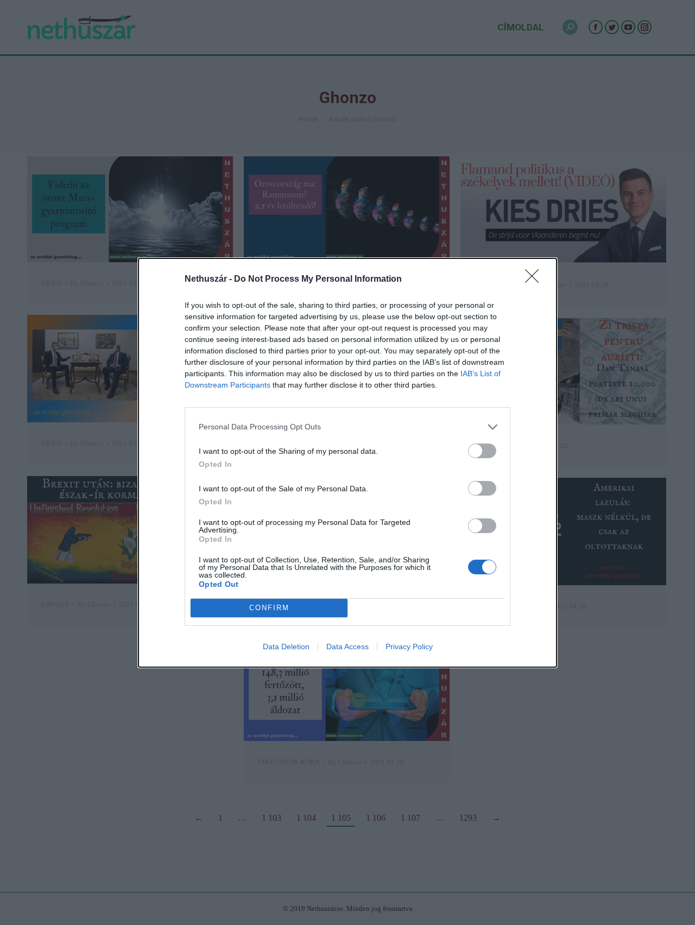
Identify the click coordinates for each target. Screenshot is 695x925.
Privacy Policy (409, 646)
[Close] (535, 279)
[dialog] (347, 462)
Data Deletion (286, 646)
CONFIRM (269, 608)
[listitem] (347, 427)
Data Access (347, 646)
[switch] (482, 451)
